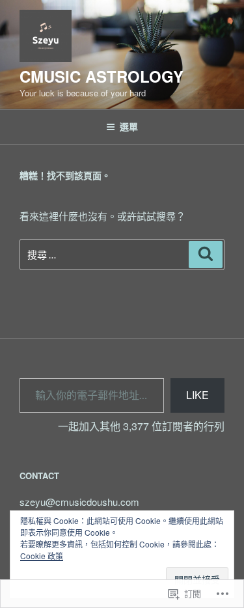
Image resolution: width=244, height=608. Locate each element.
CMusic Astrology (101, 76)
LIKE (197, 394)
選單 (129, 126)
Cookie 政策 (41, 555)
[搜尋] (206, 254)
